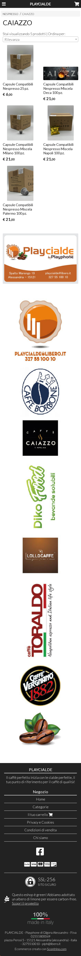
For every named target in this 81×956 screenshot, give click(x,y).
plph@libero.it (51, 944)
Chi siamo (40, 837)
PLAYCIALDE (40, 4)
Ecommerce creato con (40, 949)
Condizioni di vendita (40, 830)
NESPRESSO (10, 14)
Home (40, 799)
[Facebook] (40, 853)
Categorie (41, 807)
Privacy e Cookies (40, 822)
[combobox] (40, 39)
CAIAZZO (28, 14)
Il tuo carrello (38, 814)
